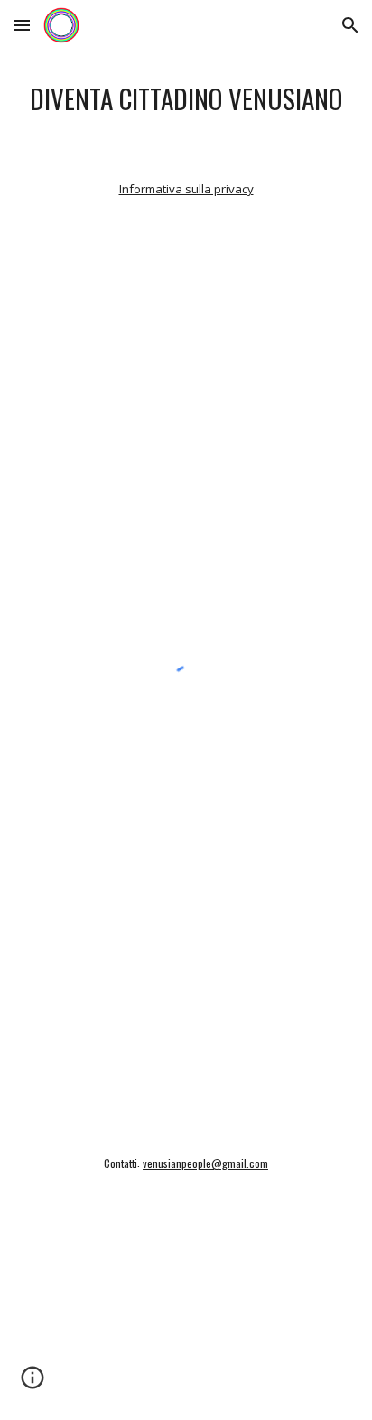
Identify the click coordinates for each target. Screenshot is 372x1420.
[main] (186, 98)
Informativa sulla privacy (186, 189)
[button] (21, 25)
